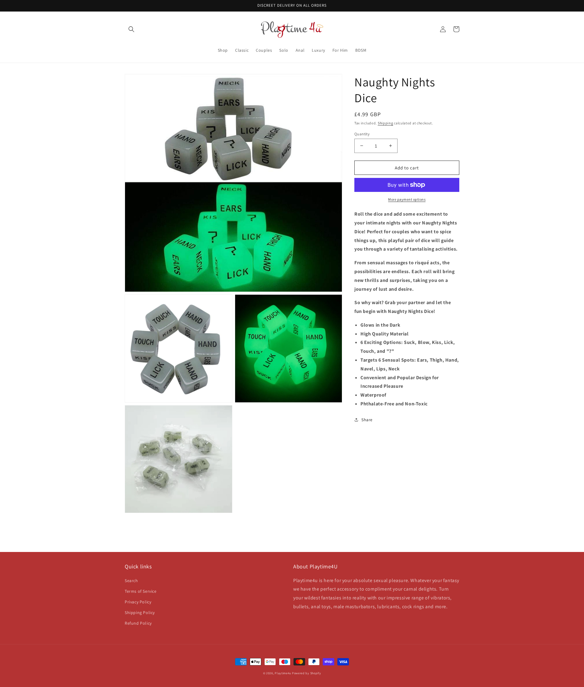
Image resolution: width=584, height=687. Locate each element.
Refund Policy (138, 623)
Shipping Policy (140, 612)
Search (131, 580)
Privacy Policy (138, 602)
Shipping (385, 123)
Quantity (362, 133)
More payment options (407, 199)
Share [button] (367, 419)
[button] (131, 29)
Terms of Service (141, 591)
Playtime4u (283, 673)
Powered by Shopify (306, 673)
